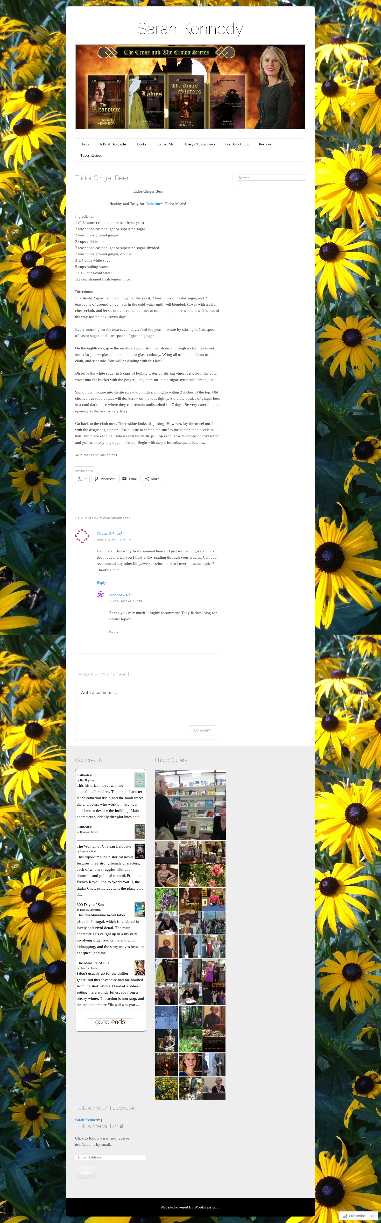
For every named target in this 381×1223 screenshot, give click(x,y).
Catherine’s (154, 204)
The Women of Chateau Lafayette (104, 846)
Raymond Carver (89, 832)
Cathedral (84, 775)
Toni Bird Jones (88, 968)
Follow (86, 1173)
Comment (202, 730)
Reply (101, 582)
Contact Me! (166, 144)
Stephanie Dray (88, 851)
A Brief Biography (113, 144)
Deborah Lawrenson (90, 909)
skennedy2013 (120, 595)
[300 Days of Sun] (140, 916)
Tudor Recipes (91, 155)
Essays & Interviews (200, 144)
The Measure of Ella (93, 963)
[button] (190, 805)
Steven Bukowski (110, 533)
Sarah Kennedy (190, 28)
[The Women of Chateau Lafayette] (140, 858)
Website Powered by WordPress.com (190, 1207)
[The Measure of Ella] (140, 975)
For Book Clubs (237, 144)
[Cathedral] (140, 787)
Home (84, 144)
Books (141, 144)
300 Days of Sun (90, 905)
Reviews (265, 144)
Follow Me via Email (99, 1126)
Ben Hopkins (87, 780)
